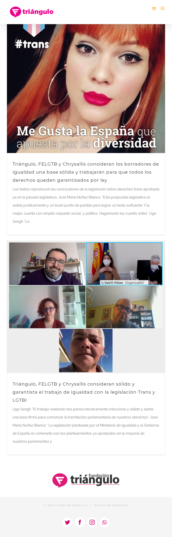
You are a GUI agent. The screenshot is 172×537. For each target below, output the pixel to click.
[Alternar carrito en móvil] (154, 8)
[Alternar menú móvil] (163, 8)
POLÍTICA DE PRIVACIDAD (111, 505)
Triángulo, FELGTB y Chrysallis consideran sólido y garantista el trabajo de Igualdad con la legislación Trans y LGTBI (84, 392)
